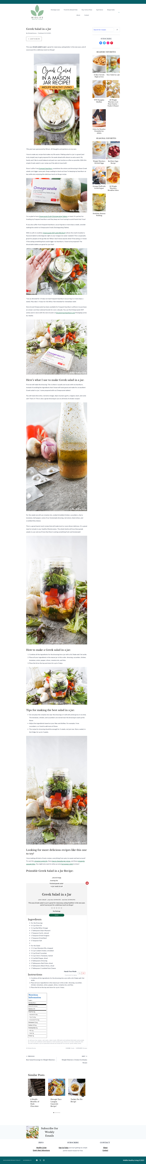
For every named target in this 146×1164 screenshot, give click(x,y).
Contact (86, 15)
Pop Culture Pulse (87, 10)
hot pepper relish (67, 864)
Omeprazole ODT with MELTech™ (54, 233)
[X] (40, 1160)
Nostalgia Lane (55, 10)
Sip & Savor (99, 10)
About (78, 15)
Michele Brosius (32, 33)
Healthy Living (41, 1147)
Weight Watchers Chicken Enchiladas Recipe (74, 1059)
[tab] (53, 1112)
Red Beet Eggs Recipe (113, 162)
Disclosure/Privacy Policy (11, 1160)
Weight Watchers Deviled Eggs (99, 162)
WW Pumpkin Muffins (99, 101)
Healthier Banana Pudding (99, 214)
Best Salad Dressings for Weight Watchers (40, 1058)
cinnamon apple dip (40, 861)
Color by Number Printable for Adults (99, 131)
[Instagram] (43, 1160)
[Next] (83, 1095)
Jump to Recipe (35, 39)
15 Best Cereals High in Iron (99, 76)
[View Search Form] (119, 12)
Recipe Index (111, 10)
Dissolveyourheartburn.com (65, 313)
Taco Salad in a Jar (113, 75)
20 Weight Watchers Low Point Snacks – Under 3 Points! (113, 103)
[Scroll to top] (142, 1157)
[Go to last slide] (30, 1095)
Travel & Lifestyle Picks (70, 10)
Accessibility (27, 1160)
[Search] (117, 30)
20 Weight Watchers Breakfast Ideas (113, 188)
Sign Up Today (64, 1148)
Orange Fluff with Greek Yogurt (99, 187)
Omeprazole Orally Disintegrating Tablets (53, 216)
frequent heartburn (45, 168)
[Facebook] (36, 1160)
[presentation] (36, 1087)
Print (57, 915)
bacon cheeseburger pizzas (61, 861)
